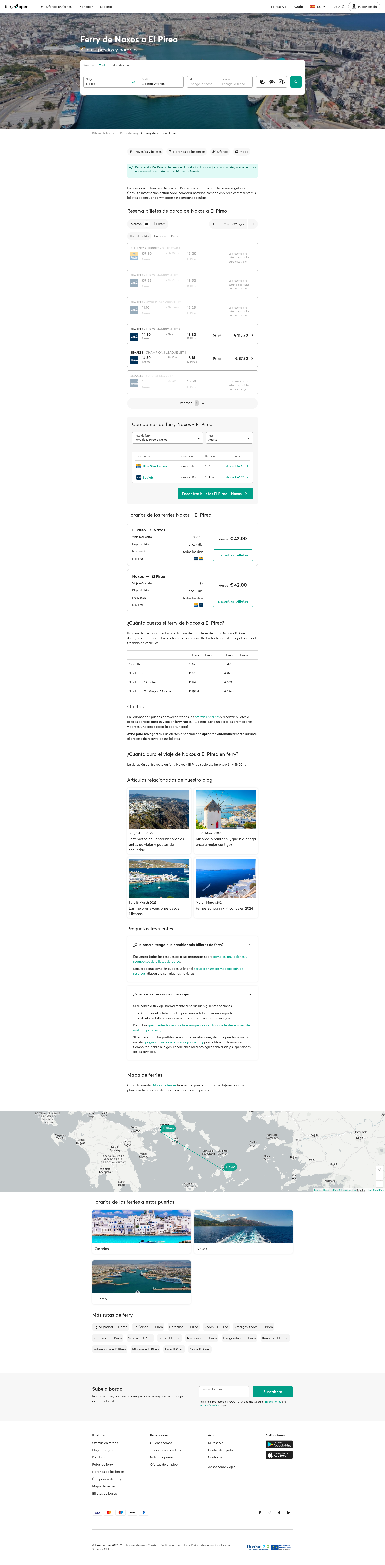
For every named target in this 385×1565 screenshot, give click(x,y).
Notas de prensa (162, 1457)
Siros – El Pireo (169, 1338)
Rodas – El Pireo (216, 1327)
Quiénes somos (161, 1443)
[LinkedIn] (289, 1513)
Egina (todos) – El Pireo (110, 1327)
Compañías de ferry (107, 1479)
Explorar (106, 7)
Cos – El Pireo (200, 1349)
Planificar (86, 7)
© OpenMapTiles (347, 1190)
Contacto (215, 1457)
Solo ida (88, 65)
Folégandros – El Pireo (239, 1338)
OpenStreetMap (376, 1190)
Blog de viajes (102, 1450)
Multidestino (120, 65)
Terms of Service (209, 1405)
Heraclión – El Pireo (183, 1327)
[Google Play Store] (279, 1444)
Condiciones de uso (132, 1545)
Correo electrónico (213, 1389)
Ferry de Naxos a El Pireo (161, 133)
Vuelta (103, 65)
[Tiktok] (279, 1513)
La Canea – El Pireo (148, 1327)
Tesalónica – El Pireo (202, 1338)
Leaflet (317, 1190)
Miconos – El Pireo (145, 1349)
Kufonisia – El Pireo (108, 1338)
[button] (146, 224)
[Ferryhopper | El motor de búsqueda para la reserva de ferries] (16, 6)
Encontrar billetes (232, 555)
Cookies (153, 1545)
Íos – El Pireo (174, 1349)
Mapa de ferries (164, 1085)
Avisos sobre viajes (221, 1467)
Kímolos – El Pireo (275, 1338)
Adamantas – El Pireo (110, 1349)
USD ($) (338, 7)
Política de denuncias (204, 1545)
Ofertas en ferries (59, 7)
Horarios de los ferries (108, 1472)
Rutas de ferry (129, 133)
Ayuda (298, 7)
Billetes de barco (103, 133)
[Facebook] (260, 1513)
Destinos (98, 1457)
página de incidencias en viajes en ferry (174, 1042)
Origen (90, 79)
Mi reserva (278, 7)
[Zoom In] (379, 1176)
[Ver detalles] (112, 1401)
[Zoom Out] (379, 1184)
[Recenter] (379, 1169)
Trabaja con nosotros (165, 1450)
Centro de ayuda (220, 1450)
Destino (146, 79)
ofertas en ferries (207, 717)
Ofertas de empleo (164, 1464)
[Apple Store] (279, 1455)
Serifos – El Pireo (140, 1338)
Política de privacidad (174, 1545)
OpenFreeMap (330, 1190)
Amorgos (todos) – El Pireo (253, 1327)
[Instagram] (269, 1513)
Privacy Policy (272, 1401)
